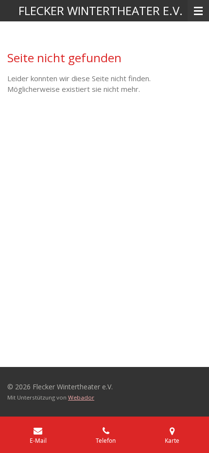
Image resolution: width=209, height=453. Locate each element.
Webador (81, 397)
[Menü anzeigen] (198, 10)
